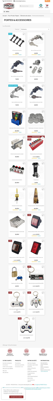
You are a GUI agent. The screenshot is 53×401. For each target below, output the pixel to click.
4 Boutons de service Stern (17, 179)
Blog (48, 0)
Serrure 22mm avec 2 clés (36, 50)
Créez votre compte (7, 366)
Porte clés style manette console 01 (26, 335)
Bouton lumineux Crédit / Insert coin (36, 257)
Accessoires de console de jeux (33, 389)
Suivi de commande (7, 363)
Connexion (5, 365)
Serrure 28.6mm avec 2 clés (17, 102)
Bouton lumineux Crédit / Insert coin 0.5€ (36, 231)
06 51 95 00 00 (8, 1)
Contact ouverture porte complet (17, 154)
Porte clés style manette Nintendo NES (36, 283)
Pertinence (35, 29)
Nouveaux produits (19, 365)
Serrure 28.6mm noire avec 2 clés (36, 102)
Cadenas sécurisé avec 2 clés (17, 283)
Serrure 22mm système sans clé (36, 76)
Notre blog (30, 378)
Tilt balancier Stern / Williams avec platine (36, 205)
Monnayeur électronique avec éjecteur (17, 128)
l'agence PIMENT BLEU (41, 384)
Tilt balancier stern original (17, 205)
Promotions (18, 363)
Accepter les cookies (16, 397)
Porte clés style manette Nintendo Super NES (17, 310)
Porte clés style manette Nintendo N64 (36, 309)
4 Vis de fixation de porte (17, 50)
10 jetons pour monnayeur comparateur (36, 128)
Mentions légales (32, 363)
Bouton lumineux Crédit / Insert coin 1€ (17, 257)
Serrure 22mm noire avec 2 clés (17, 76)
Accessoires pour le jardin (29, 388)
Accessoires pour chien (44, 388)
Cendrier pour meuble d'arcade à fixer (17, 231)
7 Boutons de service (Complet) (36, 154)
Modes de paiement (32, 371)
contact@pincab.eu (20, 1)
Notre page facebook (33, 376)
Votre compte (7, 360)
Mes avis (5, 370)
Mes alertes (5, 372)
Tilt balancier (36, 179)
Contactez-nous (19, 366)
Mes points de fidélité (8, 368)
